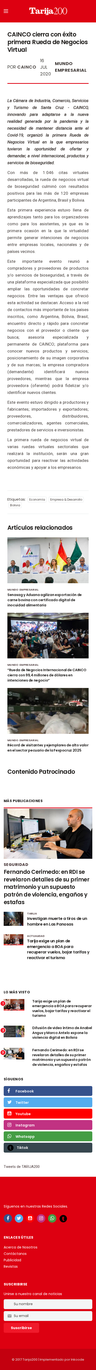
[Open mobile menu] (6, 11)
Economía (37, 499)
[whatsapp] (52, 1218)
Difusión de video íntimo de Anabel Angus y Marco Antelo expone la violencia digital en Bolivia (62, 1032)
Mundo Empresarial (71, 66)
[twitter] (19, 1218)
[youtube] (30, 1218)
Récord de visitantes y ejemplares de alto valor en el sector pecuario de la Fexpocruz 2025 (48, 748)
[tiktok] (63, 1218)
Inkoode (77, 1359)
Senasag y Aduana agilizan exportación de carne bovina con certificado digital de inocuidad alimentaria (44, 600)
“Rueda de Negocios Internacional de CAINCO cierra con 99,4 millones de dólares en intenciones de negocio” (46, 675)
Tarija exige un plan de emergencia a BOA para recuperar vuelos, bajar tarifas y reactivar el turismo (62, 1008)
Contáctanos (15, 1253)
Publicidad (12, 1260)
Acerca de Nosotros (20, 1247)
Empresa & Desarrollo (66, 499)
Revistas (11, 1266)
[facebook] (8, 1218)
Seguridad (16, 864)
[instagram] (41, 1218)
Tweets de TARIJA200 (22, 1166)
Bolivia (15, 505)
